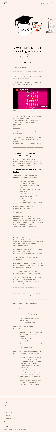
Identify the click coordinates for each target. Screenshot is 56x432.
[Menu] (51, 3)
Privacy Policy (7, 415)
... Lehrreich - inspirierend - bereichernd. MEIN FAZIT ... (27, 71)
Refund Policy (7, 418)
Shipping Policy (8, 412)
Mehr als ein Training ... (20, 67)
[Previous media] (14, 43)
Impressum (6, 408)
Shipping (22, 56)
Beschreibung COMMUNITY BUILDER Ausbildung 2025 (24, 154)
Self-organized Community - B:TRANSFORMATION (16, 429)
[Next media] (41, 43)
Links (5, 405)
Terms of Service (8, 421)
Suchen (6, 402)
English (6, 426)
